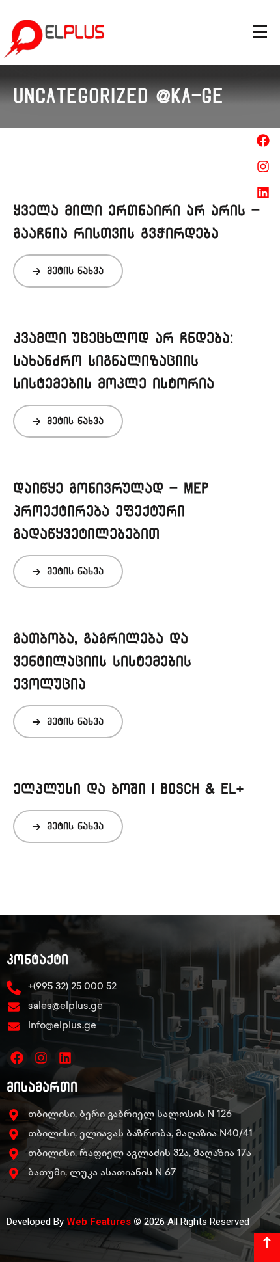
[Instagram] (41, 1057)
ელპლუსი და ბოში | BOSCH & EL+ (128, 789)
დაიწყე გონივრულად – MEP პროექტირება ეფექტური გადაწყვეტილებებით (111, 511)
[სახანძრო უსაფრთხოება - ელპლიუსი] (66, 32)
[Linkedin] (65, 1057)
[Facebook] (17, 1057)
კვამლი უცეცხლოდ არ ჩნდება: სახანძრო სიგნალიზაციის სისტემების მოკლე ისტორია (123, 360)
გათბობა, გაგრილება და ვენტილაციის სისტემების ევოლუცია (102, 661)
